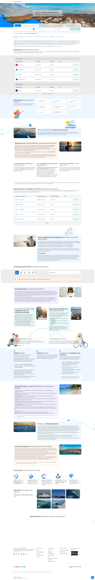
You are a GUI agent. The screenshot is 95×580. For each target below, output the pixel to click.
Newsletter (50, 552)
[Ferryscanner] (18, 1)
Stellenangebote (51, 553)
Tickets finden (76, 64)
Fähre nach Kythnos (34, 463)
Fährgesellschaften (40, 555)
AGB (49, 556)
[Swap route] (34, 29)
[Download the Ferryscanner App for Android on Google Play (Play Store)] (74, 554)
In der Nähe (58, 36)
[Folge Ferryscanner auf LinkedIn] (21, 554)
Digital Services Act (51, 561)
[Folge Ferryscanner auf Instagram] (16, 554)
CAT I (53, 496)
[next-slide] (35, 272)
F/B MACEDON (70, 496)
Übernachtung (52, 36)
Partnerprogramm (51, 555)
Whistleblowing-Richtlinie (52, 558)
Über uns (49, 550)
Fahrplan (26, 36)
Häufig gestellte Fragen (64, 553)
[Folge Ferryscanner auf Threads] (26, 554)
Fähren (38, 556)
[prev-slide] (14, 272)
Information (16, 36)
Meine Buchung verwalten (64, 550)
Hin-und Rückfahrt (25, 25)
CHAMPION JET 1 (56, 506)
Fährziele (38, 553)
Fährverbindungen (19, 33)
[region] (47, 532)
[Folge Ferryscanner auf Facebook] (14, 554)
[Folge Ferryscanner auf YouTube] (23, 554)
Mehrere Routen (34, 25)
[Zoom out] (94, 521)
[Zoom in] (94, 520)
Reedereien (22, 36)
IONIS (39, 506)
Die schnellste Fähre (38, 36)
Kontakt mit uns (62, 552)
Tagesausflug (45, 36)
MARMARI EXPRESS (42, 496)
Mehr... (62, 36)
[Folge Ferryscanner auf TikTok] (19, 554)
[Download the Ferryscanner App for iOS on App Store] (74, 552)
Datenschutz (50, 559)
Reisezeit (31, 36)
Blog (37, 550)
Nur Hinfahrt (18, 25)
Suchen (75, 29)
